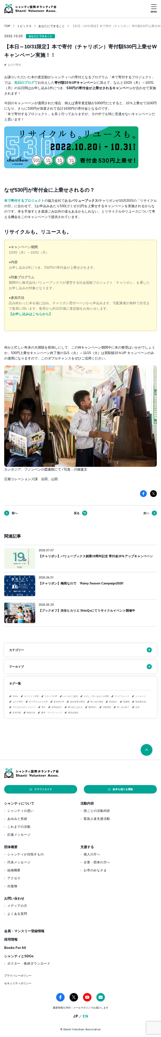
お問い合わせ (14, 898)
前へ (15, 513)
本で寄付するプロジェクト (24, 200)
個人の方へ (92, 854)
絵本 (137, 707)
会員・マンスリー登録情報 (24, 931)
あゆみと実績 (17, 818)
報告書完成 (140, 702)
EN (85, 1016)
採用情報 (11, 939)
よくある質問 (17, 913)
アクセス (14, 878)
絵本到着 (17, 712)
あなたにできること (51, 26)
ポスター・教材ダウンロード (28, 963)
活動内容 (87, 803)
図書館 (126, 702)
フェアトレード (122, 696)
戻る (77, 513)
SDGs (15, 696)
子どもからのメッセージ (24, 707)
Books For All (15, 948)
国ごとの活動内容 (97, 810)
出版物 (12, 886)
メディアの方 (17, 905)
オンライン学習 (31, 696)
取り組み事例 (97, 702)
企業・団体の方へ (97, 862)
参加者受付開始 (77, 702)
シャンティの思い (20, 810)
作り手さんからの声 (38, 702)
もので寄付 (18, 702)
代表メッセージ (18, 862)
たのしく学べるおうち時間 (96, 696)
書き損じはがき (75, 707)
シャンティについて (19, 803)
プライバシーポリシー (17, 975)
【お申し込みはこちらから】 (30, 314)
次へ (146, 513)
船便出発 (31, 712)
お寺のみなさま (95, 870)
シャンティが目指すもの (25, 854)
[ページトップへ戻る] (146, 750)
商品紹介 (113, 702)
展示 (44, 707)
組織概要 (14, 870)
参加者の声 (59, 702)
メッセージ (140, 696)
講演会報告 (73, 712)
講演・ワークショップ (51, 712)
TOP (7, 26)
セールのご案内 (70, 696)
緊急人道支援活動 (97, 818)
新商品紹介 (57, 707)
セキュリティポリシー (17, 983)
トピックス (24, 26)
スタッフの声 (51, 696)
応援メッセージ (18, 834)
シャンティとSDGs (19, 956)
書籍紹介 (92, 707)
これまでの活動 (18, 826)
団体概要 (11, 847)
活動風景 (107, 707)
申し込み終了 (123, 707)
